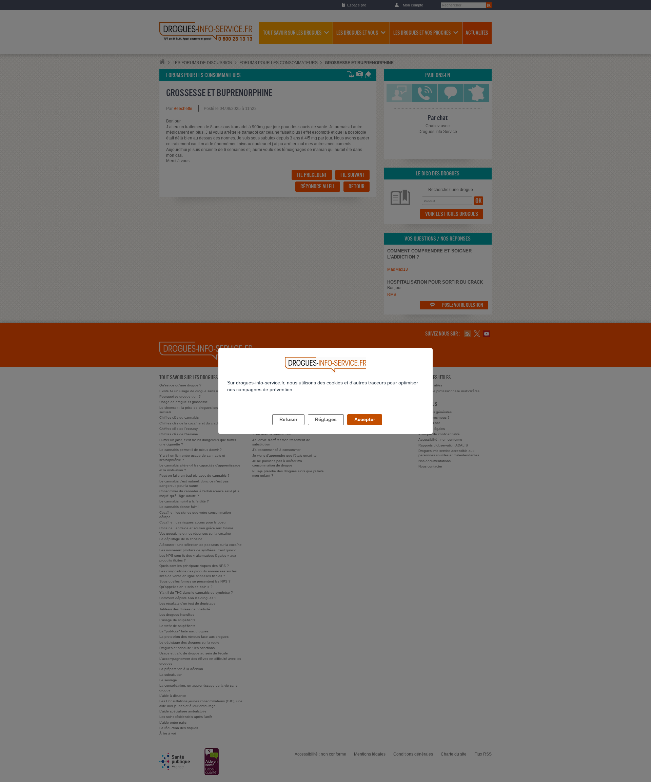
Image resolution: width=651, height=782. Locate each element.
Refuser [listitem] (288, 419)
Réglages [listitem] (326, 419)
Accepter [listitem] (364, 419)
